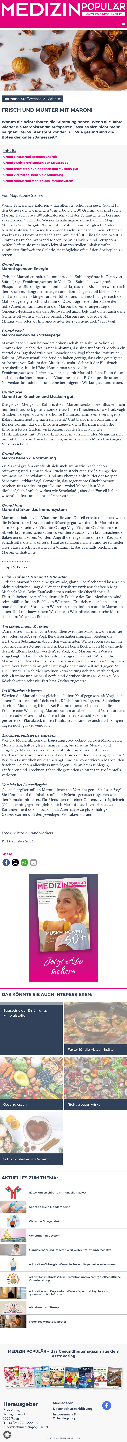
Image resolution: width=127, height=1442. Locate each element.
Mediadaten (63, 1403)
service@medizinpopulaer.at (27, 1427)
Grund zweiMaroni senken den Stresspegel (36, 163)
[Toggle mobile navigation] (123, 24)
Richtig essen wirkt (84, 1104)
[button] (6, 862)
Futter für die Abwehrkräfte (91, 1050)
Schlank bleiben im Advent (26, 1159)
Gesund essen (15, 1104)
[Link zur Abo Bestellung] (63, 928)
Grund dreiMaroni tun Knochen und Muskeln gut (40, 169)
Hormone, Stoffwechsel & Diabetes (32, 99)
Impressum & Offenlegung (64, 1416)
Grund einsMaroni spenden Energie (30, 157)
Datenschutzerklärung (72, 1409)
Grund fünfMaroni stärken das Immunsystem (38, 181)
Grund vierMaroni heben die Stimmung (33, 175)
